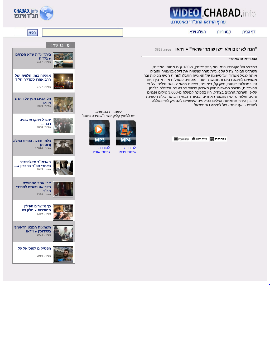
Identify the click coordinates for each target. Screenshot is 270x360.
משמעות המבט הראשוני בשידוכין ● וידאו (32, 229)
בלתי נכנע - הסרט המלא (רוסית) (32, 143)
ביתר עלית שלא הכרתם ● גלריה (33, 56)
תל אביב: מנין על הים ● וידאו (33, 101)
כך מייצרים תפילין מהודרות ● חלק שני (34, 208)
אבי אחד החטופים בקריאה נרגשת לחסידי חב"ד (33, 187)
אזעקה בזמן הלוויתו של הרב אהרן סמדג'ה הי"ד (32, 79)
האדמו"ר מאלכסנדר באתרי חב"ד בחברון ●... (32, 164)
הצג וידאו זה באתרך (243, 59)
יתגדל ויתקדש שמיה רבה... (35, 122)
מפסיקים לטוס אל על (32, 250)
